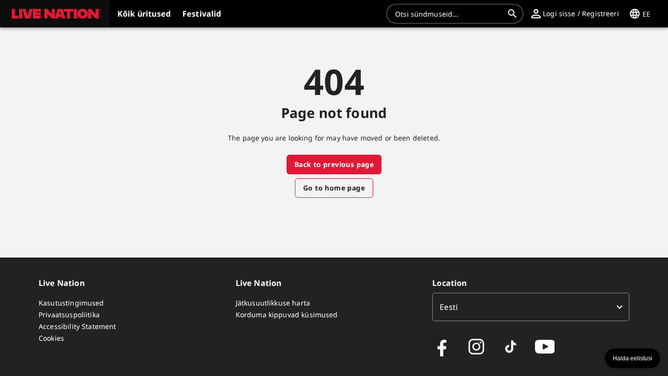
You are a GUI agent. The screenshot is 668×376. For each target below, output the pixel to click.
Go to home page (334, 187)
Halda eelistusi (632, 358)
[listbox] (531, 307)
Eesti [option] (449, 307)
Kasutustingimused (71, 302)
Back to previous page (334, 164)
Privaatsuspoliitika (69, 314)
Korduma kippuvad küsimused (287, 314)
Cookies (51, 338)
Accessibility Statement (77, 326)
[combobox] (449, 14)
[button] (55, 13)
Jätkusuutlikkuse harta (273, 302)
